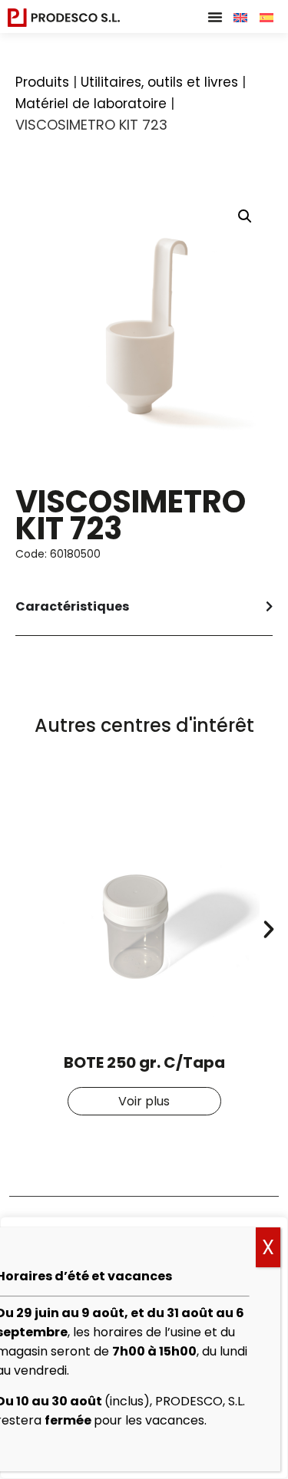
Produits (42, 82)
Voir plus (144, 1101)
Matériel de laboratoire (91, 103)
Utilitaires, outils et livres (159, 82)
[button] (215, 16)
